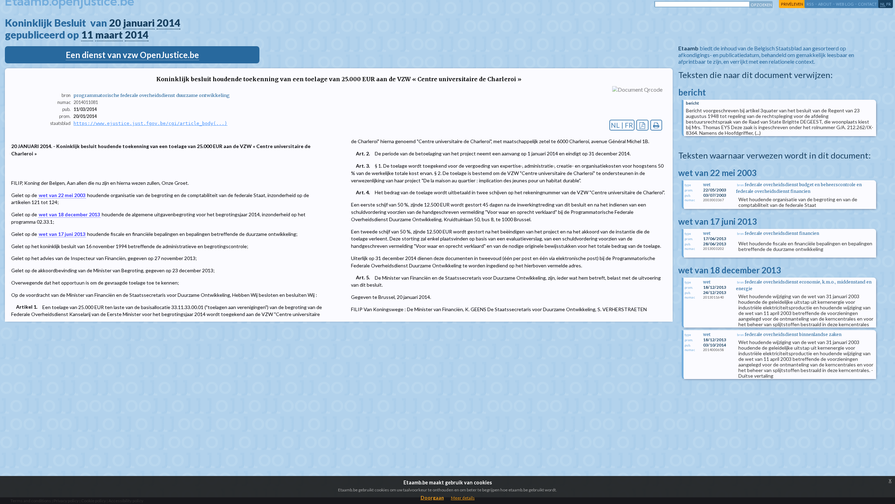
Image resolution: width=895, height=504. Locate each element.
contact (867, 4)
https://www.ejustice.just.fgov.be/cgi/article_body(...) (150, 123)
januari (139, 23)
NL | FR (622, 125)
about (825, 4)
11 (87, 35)
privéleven (792, 4)
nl (882, 4)
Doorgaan (432, 497)
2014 (168, 23)
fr (888, 4)
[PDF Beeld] (642, 125)
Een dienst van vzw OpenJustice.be (132, 55)
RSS (810, 4)
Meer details (463, 497)
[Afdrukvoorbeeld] (656, 125)
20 (115, 23)
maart (109, 35)
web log (845, 4)
